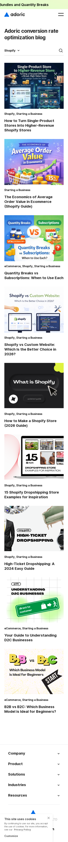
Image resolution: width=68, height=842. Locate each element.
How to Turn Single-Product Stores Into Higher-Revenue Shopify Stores (29, 125)
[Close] (49, 818)
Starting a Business (29, 113)
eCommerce (12, 266)
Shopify (9, 50)
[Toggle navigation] (61, 14)
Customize (11, 836)
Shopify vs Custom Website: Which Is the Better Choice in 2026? (30, 349)
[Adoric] (14, 14)
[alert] (34, 4)
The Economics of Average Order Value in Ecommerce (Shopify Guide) (28, 202)
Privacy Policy (22, 829)
